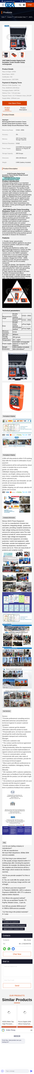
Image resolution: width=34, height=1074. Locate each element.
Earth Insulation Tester (20, 17)
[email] (13, 949)
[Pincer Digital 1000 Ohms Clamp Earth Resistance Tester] (9, 1012)
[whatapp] (9, 949)
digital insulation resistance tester (13, 929)
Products (9, 17)
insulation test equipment (11, 922)
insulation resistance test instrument (14, 925)
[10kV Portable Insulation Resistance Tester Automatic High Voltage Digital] (24, 1012)
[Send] (31, 1071)
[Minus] (31, 1030)
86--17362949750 (26, 1)
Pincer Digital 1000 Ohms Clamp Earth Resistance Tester (8, 1023)
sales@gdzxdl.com (9, 1)
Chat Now (17, 954)
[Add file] (2, 1071)
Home (3, 17)
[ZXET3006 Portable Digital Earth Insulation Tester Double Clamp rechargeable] (17, 38)
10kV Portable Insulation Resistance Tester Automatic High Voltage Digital (24, 1023)
